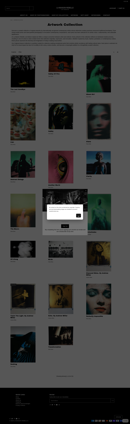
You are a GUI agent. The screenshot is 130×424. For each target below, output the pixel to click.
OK (78, 216)
